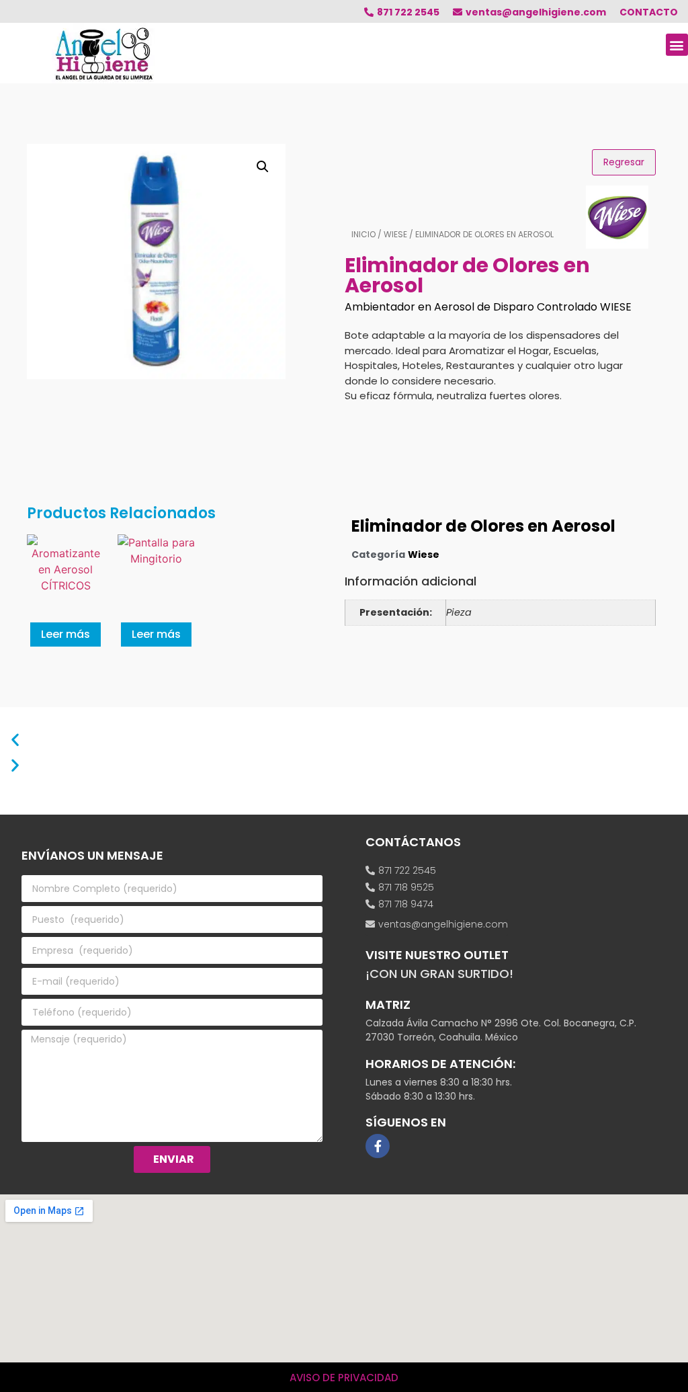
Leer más (65, 634)
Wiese (395, 234)
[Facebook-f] (378, 1146)
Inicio (363, 234)
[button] (677, 45)
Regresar (623, 162)
